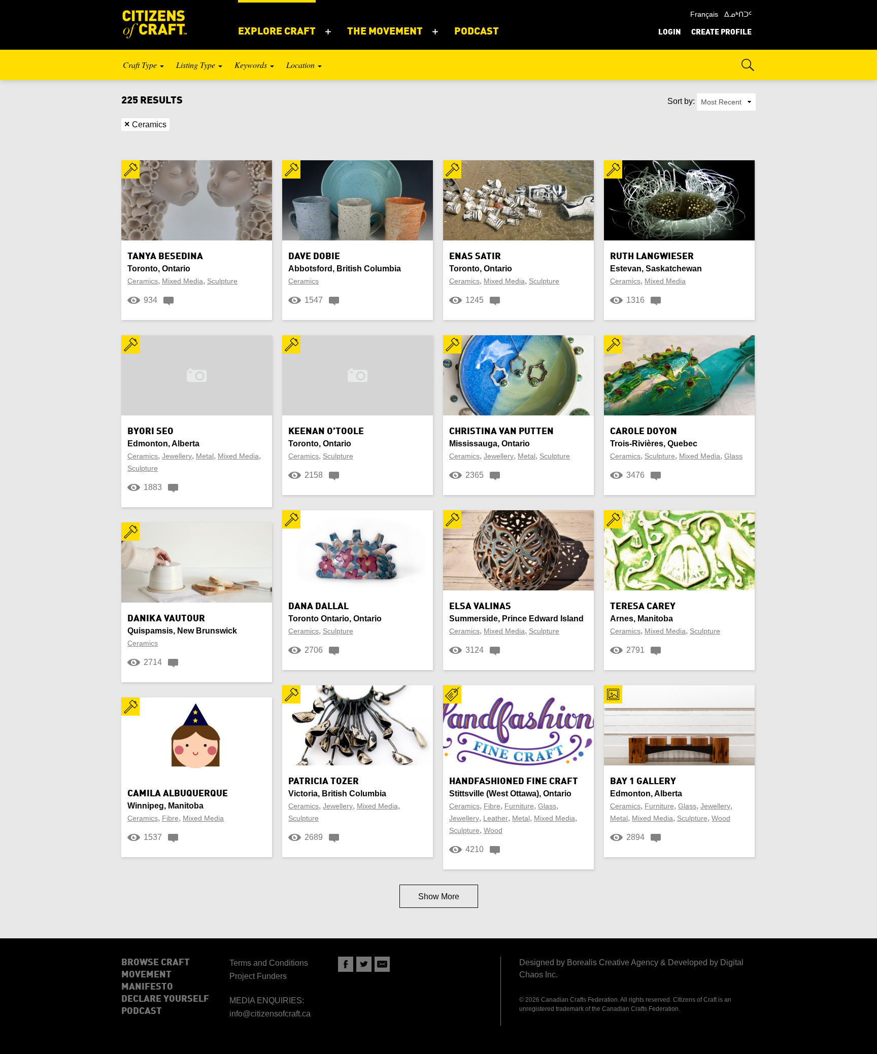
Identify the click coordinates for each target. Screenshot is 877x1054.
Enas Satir (475, 256)
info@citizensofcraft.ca (270, 1013)
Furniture (519, 806)
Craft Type (141, 64)
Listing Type (196, 64)
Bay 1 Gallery (643, 781)
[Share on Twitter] (364, 964)
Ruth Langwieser (652, 256)
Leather (495, 818)
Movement (146, 974)
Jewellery (177, 456)
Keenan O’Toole (326, 431)
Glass (733, 456)
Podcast (141, 1011)
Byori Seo (150, 431)
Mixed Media (182, 281)
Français (704, 14)
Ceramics (145, 124)
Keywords (251, 64)
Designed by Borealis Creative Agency (588, 962)
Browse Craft (155, 962)
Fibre (170, 818)
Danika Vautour (166, 618)
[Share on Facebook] (345, 964)
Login (669, 33)
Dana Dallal (318, 606)
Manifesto (147, 987)
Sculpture (222, 281)
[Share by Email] (382, 964)
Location (301, 64)
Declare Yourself (165, 999)
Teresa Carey (643, 606)
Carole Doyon (643, 431)
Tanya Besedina (165, 256)
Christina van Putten (501, 431)
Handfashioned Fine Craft (513, 781)
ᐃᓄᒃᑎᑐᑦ (738, 14)
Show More (438, 896)
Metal (205, 456)
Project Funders (258, 976)
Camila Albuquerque (177, 793)
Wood (493, 830)
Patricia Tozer (323, 781)
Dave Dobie (314, 256)
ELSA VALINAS (480, 606)
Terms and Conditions (268, 963)
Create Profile (721, 33)
